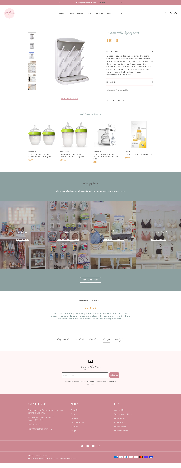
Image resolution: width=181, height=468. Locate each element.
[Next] (32, 92)
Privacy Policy (120, 418)
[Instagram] (99, 446)
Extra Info (111, 82)
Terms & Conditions (123, 414)
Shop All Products (90, 280)
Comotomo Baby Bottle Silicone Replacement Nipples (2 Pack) (106, 156)
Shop (89, 13)
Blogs (73, 430)
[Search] (170, 13)
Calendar (61, 13)
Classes (74, 418)
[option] (63, 339)
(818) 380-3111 (34, 424)
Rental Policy (120, 426)
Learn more (101, 3)
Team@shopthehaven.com (40, 429)
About (109, 13)
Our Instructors (77, 422)
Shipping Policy (121, 430)
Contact (120, 13)
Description (112, 51)
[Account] (166, 13)
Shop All (74, 410)
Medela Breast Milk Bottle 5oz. (138, 154)
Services (99, 13)
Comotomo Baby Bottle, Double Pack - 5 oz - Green (40, 155)
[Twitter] (82, 446)
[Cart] (175, 13)
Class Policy (119, 422)
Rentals (74, 426)
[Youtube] (93, 446)
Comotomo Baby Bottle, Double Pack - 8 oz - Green (72, 155)
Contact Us (119, 410)
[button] (63, 339)
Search (74, 414)
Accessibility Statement (67, 458)
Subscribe (114, 375)
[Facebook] (87, 446)
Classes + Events (76, 13)
